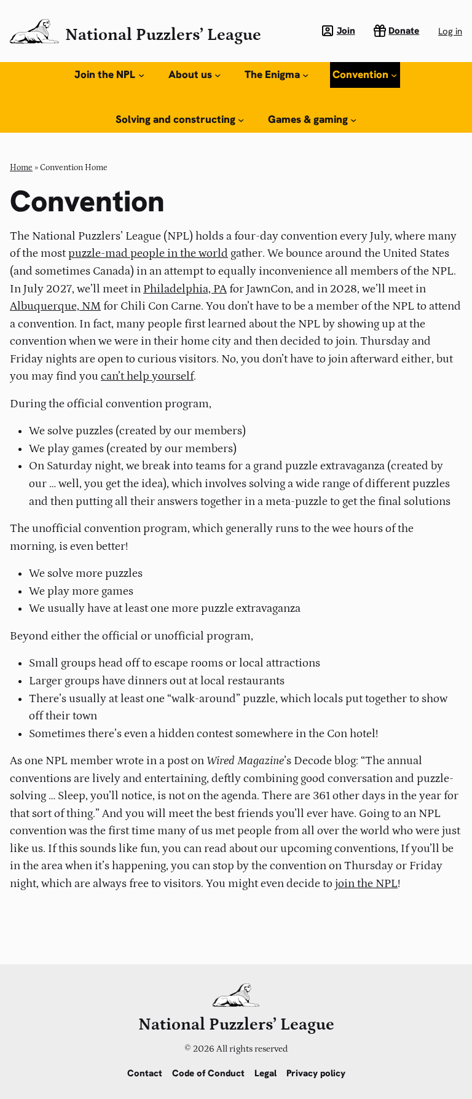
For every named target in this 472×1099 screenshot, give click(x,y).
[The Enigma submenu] (305, 75)
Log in (450, 31)
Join (346, 31)
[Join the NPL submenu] (141, 75)
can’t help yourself (147, 376)
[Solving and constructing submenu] (241, 120)
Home (21, 168)
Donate (403, 31)
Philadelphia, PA (185, 289)
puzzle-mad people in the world (148, 253)
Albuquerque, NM (55, 306)
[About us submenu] (217, 75)
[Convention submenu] (394, 75)
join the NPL (366, 883)
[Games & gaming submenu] (353, 120)
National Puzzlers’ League (163, 35)
